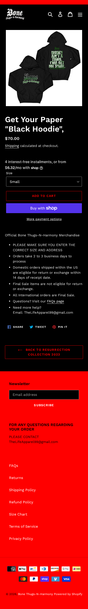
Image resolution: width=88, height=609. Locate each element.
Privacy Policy (21, 538)
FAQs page (55, 301)
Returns (16, 478)
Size (9, 173)
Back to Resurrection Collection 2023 (47, 352)
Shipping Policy (22, 490)
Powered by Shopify (68, 594)
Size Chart (18, 514)
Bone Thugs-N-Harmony (36, 594)
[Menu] (80, 14)
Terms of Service (23, 526)
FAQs (13, 465)
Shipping (12, 146)
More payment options (44, 219)
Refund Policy (21, 502)
